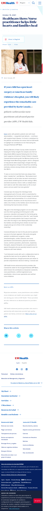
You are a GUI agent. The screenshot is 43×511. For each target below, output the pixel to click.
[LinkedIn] (26, 369)
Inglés (18, 363)
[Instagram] (21, 369)
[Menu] (39, 3)
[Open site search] (33, 3)
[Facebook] (16, 369)
